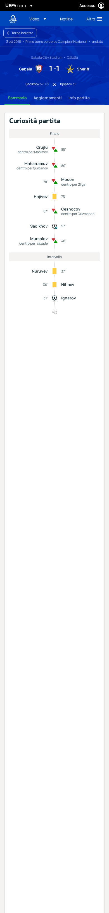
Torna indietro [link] (22, 32)
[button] (38, 19)
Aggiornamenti (48, 98)
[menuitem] (40, 19)
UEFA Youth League (12, 19)
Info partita (79, 98)
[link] (66, 19)
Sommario (17, 98)
